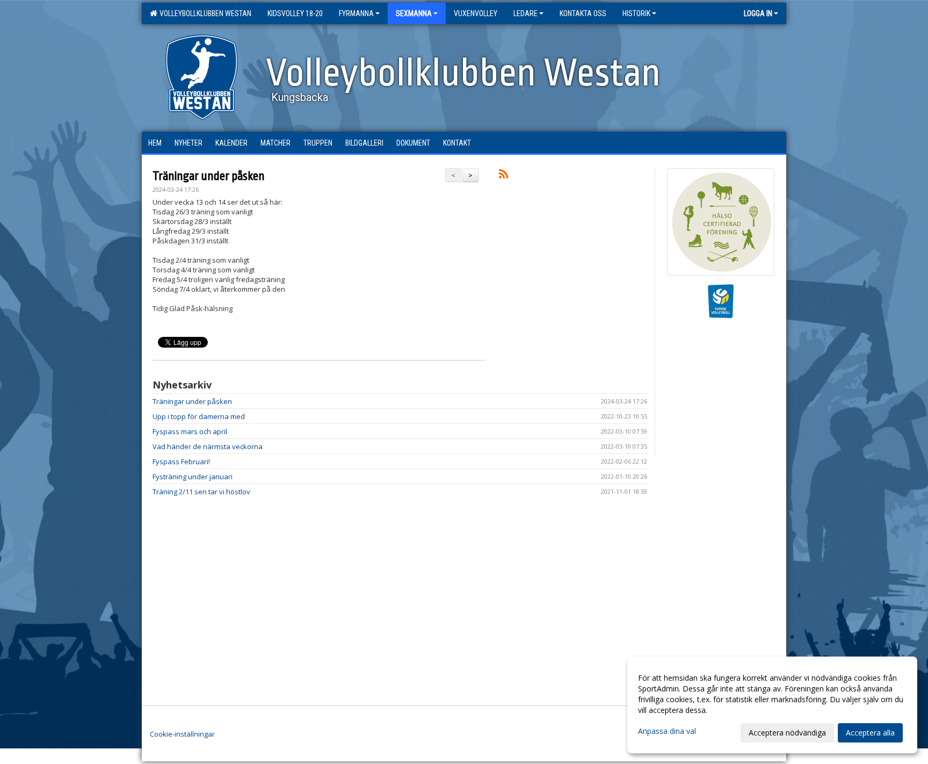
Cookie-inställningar (182, 734)
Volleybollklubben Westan (203, 13)
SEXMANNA (414, 13)
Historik (636, 13)
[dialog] (772, 705)
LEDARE (525, 13)
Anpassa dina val (667, 731)
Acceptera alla (870, 732)
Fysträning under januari (193, 476)
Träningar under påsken (209, 176)
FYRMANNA (356, 13)
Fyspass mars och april (190, 431)
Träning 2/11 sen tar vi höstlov (201, 491)
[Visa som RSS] (503, 176)
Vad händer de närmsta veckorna (208, 446)
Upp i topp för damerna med (199, 416)
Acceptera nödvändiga (787, 732)
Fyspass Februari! (181, 461)
